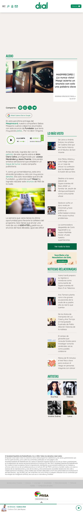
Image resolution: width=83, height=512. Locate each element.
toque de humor (13, 164)
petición (9, 154)
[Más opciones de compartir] (42, 136)
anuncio (30, 181)
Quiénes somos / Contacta (14, 483)
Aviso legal (37, 483)
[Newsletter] (16, 6)
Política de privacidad (61, 483)
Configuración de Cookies (45, 485)
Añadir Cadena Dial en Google (20, 115)
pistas (19, 130)
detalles (9, 176)
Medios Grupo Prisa (41, 499)
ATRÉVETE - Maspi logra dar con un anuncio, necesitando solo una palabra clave (36, 138)
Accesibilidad (47, 483)
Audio (9, 56)
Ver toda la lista (62, 246)
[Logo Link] (41, 5)
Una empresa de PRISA (41, 494)
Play (78, 508)
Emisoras (28, 483)
